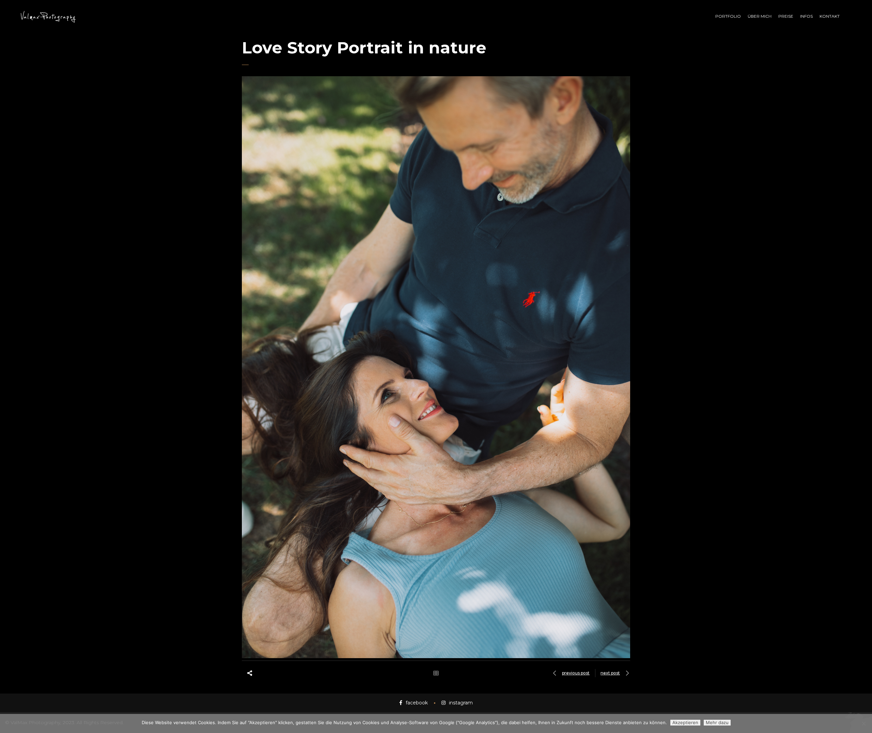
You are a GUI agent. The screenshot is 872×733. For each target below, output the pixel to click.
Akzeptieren (685, 722)
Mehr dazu (717, 722)
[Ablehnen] (863, 723)
